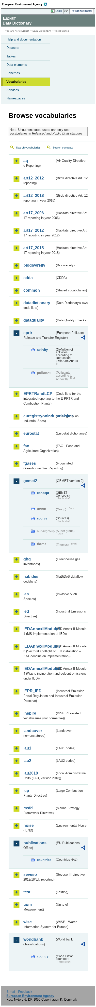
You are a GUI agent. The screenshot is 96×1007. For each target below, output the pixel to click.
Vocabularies (16, 81)
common (31, 290)
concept (43, 493)
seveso (30, 874)
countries (44, 860)
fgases (29, 463)
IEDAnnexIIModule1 (39, 629)
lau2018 (30, 773)
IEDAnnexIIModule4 (39, 669)
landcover (32, 731)
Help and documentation (23, 39)
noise (28, 825)
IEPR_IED (32, 691)
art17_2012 (33, 230)
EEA (26, 4)
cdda (28, 278)
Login (58, 10)
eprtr (27, 333)
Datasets (12, 48)
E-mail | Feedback (19, 991)
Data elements (16, 65)
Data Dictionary (41, 30)
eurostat (31, 433)
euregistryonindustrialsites (39, 416)
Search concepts (63, 147)
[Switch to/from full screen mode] (67, 11)
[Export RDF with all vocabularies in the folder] (83, 338)
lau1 (27, 748)
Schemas (13, 73)
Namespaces (15, 98)
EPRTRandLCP (37, 394)
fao (26, 446)
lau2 (27, 761)
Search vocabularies (28, 147)
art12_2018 (33, 195)
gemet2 (30, 481)
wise (27, 922)
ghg (27, 559)
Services (12, 90)
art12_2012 (33, 178)
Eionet (25, 30)
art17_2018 (33, 248)
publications (35, 843)
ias (26, 594)
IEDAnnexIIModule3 (39, 646)
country (42, 956)
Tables (11, 56)
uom (27, 904)
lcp (26, 791)
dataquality (33, 320)
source (42, 518)
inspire (29, 713)
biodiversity (34, 265)
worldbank (33, 939)
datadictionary (36, 303)
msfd (28, 808)
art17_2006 (33, 213)
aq (25, 161)
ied (26, 611)
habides (30, 576)
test (26, 892)
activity (42, 350)
